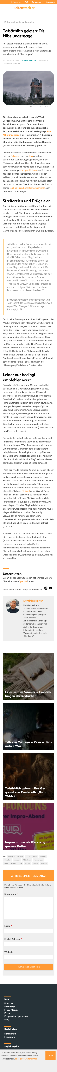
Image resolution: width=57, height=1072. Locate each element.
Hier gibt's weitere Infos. (26, 1058)
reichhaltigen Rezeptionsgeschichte (27, 187)
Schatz (27, 863)
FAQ (26, 2)
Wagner (44, 863)
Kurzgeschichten (28, 170)
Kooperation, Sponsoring (16, 1016)
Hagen (34, 856)
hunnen (43, 856)
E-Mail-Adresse (13, 938)
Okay (50, 1055)
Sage (20, 863)
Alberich (11, 856)
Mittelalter (27, 860)
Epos (28, 856)
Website (8, 952)
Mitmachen (16, 2)
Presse (7, 1013)
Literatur (17, 860)
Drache (20, 856)
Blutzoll (26, 491)
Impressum (50, 2)
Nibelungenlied (10, 863)
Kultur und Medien (13, 22)
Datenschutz (37, 2)
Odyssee (15, 156)
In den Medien (11, 1010)
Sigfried (35, 863)
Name (8, 925)
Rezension (29, 22)
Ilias (31, 156)
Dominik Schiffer (28, 60)
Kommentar (11, 894)
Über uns (8, 1003)
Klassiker (7, 860)
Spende (23, 581)
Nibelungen (38, 860)
